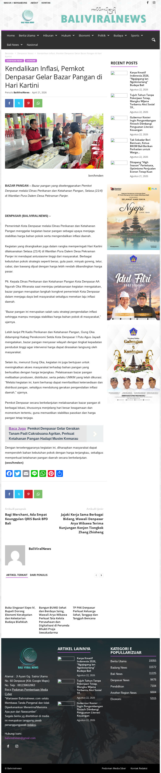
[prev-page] (96, 575)
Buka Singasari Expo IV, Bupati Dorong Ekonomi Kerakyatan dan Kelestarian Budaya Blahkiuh (20, 615)
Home (11, 35)
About (34, 2)
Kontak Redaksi (139, 768)
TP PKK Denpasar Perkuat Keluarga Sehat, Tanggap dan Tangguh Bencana (85, 613)
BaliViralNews (21, 92)
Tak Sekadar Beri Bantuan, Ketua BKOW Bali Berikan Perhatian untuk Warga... (141, 146)
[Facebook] (147, 3)
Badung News (118, 667)
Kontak (46, 2)
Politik (102, 35)
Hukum (66, 35)
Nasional (32, 45)
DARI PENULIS (39, 575)
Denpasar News (25, 53)
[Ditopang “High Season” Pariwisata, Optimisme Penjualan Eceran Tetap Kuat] (119, 167)
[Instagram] (154, 3)
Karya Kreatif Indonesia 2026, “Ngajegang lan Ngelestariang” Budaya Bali (139, 79)
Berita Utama (27, 35)
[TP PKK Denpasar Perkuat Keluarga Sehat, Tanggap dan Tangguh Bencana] (88, 593)
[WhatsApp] (38, 103)
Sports (135, 35)
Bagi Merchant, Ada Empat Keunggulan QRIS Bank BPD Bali (26, 518)
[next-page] (101, 575)
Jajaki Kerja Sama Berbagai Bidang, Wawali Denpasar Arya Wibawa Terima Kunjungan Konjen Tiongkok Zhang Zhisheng (81, 523)
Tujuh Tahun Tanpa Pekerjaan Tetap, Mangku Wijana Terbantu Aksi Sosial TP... (142, 101)
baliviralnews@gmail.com (20, 738)
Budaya (118, 35)
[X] (19, 103)
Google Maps (40, 680)
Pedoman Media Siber (114, 768)
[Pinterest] (28, 103)
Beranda (9, 53)
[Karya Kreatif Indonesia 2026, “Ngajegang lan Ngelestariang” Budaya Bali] (119, 77)
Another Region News (123, 692)
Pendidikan (117, 686)
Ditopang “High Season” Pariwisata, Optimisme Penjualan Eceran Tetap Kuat (143, 166)
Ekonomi (84, 35)
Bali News (13, 45)
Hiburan (48, 35)
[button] (153, 40)
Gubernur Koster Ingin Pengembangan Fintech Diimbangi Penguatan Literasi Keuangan (143, 124)
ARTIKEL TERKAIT (16, 575)
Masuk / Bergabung (15, 2)
